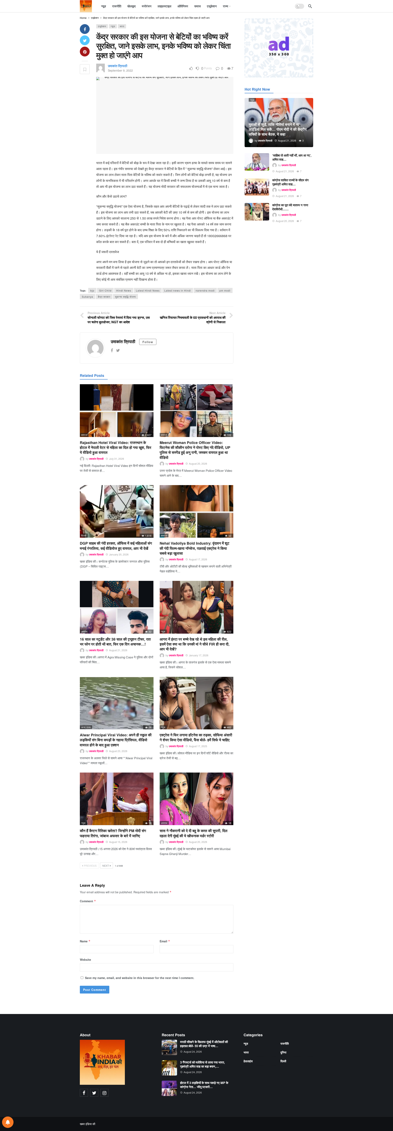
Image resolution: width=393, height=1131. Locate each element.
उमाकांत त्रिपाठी (117, 65)
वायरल (84, 434)
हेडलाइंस (248, 1061)
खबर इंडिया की (87, 1124)
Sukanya (87, 296)
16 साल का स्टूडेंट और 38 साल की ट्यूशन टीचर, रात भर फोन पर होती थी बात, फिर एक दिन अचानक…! (115, 641)
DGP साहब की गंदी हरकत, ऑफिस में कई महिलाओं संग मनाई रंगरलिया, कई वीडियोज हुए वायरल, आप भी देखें (116, 546)
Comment (88, 901)
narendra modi (205, 290)
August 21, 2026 (118, 650)
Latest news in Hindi (177, 290)
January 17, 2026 (198, 655)
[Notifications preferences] (8, 1122)
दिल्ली (83, 535)
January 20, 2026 (119, 554)
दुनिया (283, 1052)
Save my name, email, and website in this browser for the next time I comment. (139, 978)
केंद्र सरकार (104, 296)
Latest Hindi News (148, 290)
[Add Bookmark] (85, 69)
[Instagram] (104, 1093)
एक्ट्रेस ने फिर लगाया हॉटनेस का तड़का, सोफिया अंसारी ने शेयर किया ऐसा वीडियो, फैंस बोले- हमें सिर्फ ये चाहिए (196, 737)
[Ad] (279, 48)
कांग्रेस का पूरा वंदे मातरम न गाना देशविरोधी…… (290, 207)
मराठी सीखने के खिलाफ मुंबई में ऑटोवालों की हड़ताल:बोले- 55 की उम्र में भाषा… (204, 1044)
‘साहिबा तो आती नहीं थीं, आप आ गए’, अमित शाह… (291, 157)
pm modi (224, 290)
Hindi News (123, 290)
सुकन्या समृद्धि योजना (125, 296)
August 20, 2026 (198, 463)
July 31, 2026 (116, 458)
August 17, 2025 (198, 746)
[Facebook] (112, 350)
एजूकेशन (102, 26)
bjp (92, 290)
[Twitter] (118, 350)
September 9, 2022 (120, 70)
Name (85, 941)
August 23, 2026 (118, 751)
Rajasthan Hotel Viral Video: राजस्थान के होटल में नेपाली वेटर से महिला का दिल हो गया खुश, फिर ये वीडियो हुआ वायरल (115, 447)
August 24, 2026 (193, 1051)
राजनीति (284, 1043)
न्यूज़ (113, 26)
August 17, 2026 (198, 559)
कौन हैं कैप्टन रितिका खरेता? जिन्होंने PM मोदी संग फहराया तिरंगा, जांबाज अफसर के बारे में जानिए (113, 833)
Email (165, 941)
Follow (147, 342)
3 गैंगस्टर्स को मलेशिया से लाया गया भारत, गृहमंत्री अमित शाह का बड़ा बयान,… (202, 1064)
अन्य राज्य (86, 727)
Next (105, 865)
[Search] (310, 6)
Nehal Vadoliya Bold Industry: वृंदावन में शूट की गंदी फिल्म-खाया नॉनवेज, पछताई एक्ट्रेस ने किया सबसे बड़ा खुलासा (194, 548)
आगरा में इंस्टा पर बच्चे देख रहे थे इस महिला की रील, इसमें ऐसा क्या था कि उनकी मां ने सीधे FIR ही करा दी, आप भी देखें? (194, 644)
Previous (90, 865)
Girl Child (105, 290)
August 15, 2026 (118, 842)
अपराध (84, 631)
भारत (122, 26)
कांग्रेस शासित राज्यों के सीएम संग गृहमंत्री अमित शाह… (290, 182)
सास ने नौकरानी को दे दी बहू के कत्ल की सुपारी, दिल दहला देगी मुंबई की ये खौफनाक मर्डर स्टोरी (193, 833)
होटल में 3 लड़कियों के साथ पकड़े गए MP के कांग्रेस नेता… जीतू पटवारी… (204, 1084)
